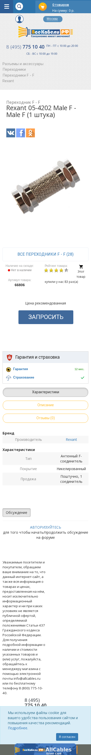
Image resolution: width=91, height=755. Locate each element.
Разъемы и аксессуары (23, 64)
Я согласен (67, 737)
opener (6, 6)
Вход (19, 19)
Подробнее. (18, 727)
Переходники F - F (18, 75)
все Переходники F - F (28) (45, 254)
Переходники (14, 69)
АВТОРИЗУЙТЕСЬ (45, 527)
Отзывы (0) (45, 418)
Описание (45, 405)
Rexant (8, 81)
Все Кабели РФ (45, 31)
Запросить (45, 317)
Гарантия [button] (20, 369)
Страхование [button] (23, 377)
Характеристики (45, 392)
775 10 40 (25, 47)
